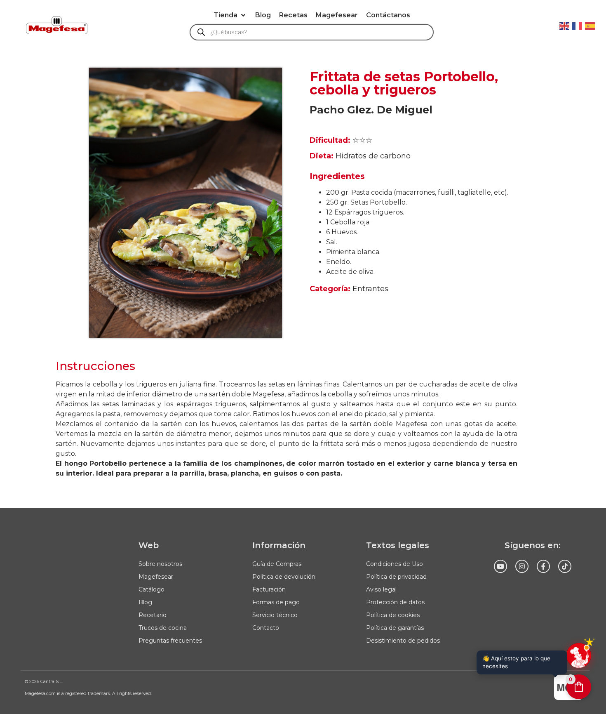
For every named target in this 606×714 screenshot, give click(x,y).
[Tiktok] (564, 566)
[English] (564, 25)
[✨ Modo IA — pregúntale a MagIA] (578, 655)
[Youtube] (500, 566)
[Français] (577, 25)
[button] (230, 15)
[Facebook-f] (543, 566)
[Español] (590, 25)
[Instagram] (521, 566)
